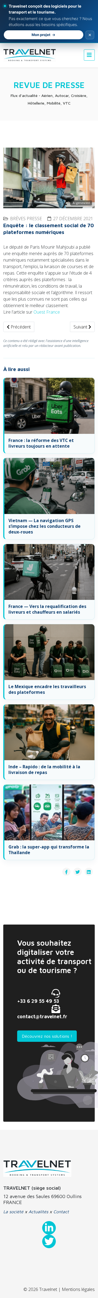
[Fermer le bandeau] (89, 35)
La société (13, 1211)
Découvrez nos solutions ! (47, 1036)
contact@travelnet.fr (42, 1016)
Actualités (38, 1211)
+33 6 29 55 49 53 (38, 1001)
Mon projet (41, 34)
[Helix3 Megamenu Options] (89, 55)
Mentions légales (78, 1289)
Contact (61, 1211)
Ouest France (46, 312)
